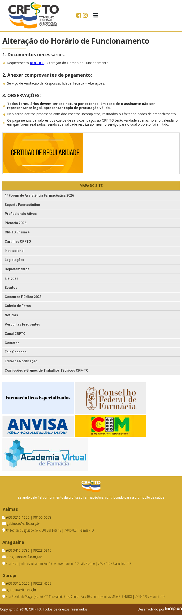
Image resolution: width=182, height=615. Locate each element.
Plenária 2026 (15, 223)
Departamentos (17, 269)
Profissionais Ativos (21, 214)
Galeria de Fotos (18, 306)
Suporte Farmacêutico (22, 205)
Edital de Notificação (21, 361)
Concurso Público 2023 (23, 297)
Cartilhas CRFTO (18, 241)
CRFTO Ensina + (17, 232)
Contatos (12, 343)
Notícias (11, 315)
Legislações (14, 260)
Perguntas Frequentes (22, 324)
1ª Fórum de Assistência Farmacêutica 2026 (39, 195)
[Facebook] (79, 16)
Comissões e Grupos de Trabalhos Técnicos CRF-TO (46, 370)
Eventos (11, 287)
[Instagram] (85, 16)
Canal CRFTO (15, 334)
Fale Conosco (16, 352)
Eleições (11, 278)
